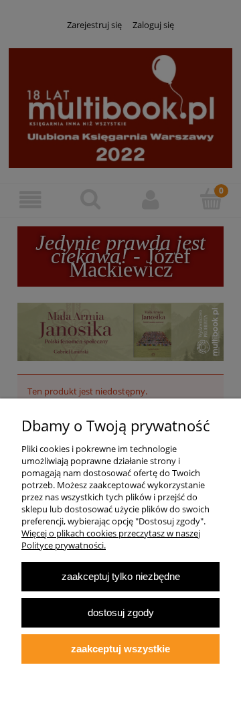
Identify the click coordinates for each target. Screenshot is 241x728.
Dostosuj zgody (121, 612)
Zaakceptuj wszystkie (120, 648)
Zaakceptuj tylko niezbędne (121, 576)
